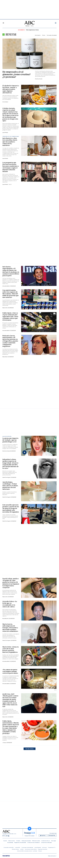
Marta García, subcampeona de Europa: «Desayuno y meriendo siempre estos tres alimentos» (10, 627)
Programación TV (51, 847)
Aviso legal (53, 840)
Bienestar (10, 34)
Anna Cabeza (5, 101)
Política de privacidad (26, 840)
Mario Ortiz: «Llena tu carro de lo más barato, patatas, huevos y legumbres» (10, 649)
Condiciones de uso (45, 840)
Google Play (52, 835)
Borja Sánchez (5, 618)
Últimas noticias (15, 849)
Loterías (22, 849)
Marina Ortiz (5, 307)
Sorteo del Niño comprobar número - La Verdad (27, 851)
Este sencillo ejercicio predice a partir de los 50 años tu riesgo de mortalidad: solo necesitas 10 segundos (10, 508)
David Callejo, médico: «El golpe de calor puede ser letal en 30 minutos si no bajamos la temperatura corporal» (10, 583)
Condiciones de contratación (33, 842)
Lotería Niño (17, 847)
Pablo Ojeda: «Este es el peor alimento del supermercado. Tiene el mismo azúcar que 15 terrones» (10, 316)
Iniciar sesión (56, 23)
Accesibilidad (10, 842)
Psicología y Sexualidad (52, 35)
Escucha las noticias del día (30, 849)
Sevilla (32, 25)
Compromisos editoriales (46, 842)
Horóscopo (44, 847)
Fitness (43, 35)
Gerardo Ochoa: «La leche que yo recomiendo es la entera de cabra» (9, 604)
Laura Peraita (5, 132)
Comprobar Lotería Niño (9, 847)
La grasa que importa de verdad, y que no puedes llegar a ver (10, 440)
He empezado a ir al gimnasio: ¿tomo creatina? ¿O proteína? (16, 74)
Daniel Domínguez (6, 477)
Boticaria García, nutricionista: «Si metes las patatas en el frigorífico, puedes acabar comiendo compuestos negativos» (10, 341)
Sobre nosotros (11, 840)
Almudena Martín (6, 286)
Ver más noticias (30, 748)
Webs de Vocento (52, 855)
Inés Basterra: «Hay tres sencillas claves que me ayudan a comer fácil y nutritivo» (9, 141)
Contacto (18, 840)
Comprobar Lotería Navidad (27, 847)
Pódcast (40, 851)
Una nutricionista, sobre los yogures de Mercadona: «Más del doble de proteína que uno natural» (10, 293)
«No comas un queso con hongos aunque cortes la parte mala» (10, 671)
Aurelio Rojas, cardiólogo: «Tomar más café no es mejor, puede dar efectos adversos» (10, 485)
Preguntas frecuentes (42, 849)
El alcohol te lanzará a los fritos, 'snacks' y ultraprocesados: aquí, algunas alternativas (10, 89)
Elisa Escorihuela (6, 451)
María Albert (5, 356)
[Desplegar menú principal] (3, 23)
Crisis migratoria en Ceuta (32, 29)
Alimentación (38, 35)
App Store (43, 835)
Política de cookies (36, 840)
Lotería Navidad (37, 847)
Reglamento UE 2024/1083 (20, 842)
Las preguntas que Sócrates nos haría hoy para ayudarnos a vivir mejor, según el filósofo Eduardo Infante (10, 167)
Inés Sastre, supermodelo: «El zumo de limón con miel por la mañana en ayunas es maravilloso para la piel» (10, 271)
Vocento (5, 840)
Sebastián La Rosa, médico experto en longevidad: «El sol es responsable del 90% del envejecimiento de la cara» (10, 463)
